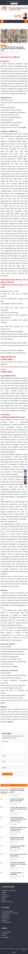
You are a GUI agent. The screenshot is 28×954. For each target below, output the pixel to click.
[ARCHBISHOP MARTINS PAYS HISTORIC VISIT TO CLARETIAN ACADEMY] (5, 865)
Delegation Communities (8, 890)
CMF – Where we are (7, 911)
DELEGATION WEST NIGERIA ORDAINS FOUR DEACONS (17, 838)
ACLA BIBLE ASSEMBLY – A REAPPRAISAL (17, 873)
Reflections (3, 45)
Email (4, 762)
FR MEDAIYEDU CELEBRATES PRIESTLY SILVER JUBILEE (17, 799)
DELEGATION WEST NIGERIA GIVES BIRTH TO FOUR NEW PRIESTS (17, 790)
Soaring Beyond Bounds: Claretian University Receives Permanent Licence (18, 819)
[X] (25, 474)
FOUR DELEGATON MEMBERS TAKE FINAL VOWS (17, 846)
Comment (5, 741)
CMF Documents (6, 932)
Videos (4, 935)
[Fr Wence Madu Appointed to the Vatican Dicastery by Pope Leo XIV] (5, 809)
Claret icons (5, 933)
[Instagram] (25, 477)
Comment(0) (5, 54)
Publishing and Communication (10, 913)
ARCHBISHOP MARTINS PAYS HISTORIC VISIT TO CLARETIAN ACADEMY (18, 864)
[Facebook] (25, 471)
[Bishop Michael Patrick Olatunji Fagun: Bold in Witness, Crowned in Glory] (5, 830)
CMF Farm (4, 920)
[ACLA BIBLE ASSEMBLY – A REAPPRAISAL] (5, 875)
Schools (4, 894)
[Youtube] (25, 480)
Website (4, 768)
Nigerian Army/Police (7, 901)
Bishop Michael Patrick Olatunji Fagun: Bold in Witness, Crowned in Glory (18, 829)
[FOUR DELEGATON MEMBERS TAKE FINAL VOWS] (5, 848)
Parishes (4, 892)
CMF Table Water (6, 922)
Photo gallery (5, 937)
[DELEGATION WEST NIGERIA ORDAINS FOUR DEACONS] (5, 840)
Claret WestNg (15, 52)
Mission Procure (6, 915)
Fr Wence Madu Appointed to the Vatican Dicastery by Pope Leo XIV (18, 809)
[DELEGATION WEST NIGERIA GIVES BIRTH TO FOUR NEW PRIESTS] (5, 791)
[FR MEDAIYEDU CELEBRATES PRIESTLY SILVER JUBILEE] (5, 801)
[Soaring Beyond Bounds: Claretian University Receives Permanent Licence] (5, 820)
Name (4, 756)
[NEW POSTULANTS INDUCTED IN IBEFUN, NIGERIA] (5, 856)
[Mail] (25, 483)
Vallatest (14, 952)
